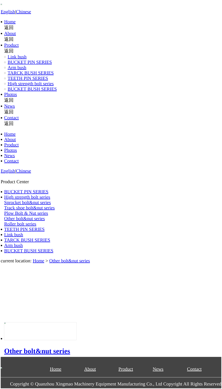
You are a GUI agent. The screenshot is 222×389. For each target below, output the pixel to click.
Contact (11, 117)
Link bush (17, 56)
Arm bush (17, 67)
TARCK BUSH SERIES (31, 72)
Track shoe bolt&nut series (29, 207)
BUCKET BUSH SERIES (32, 89)
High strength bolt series (31, 83)
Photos (10, 94)
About (10, 33)
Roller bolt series (20, 223)
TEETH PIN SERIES (28, 78)
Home (10, 21)
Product (11, 45)
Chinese (23, 11)
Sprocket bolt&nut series (27, 202)
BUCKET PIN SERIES (30, 62)
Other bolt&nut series (24, 218)
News (9, 106)
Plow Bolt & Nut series (26, 213)
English (8, 11)
